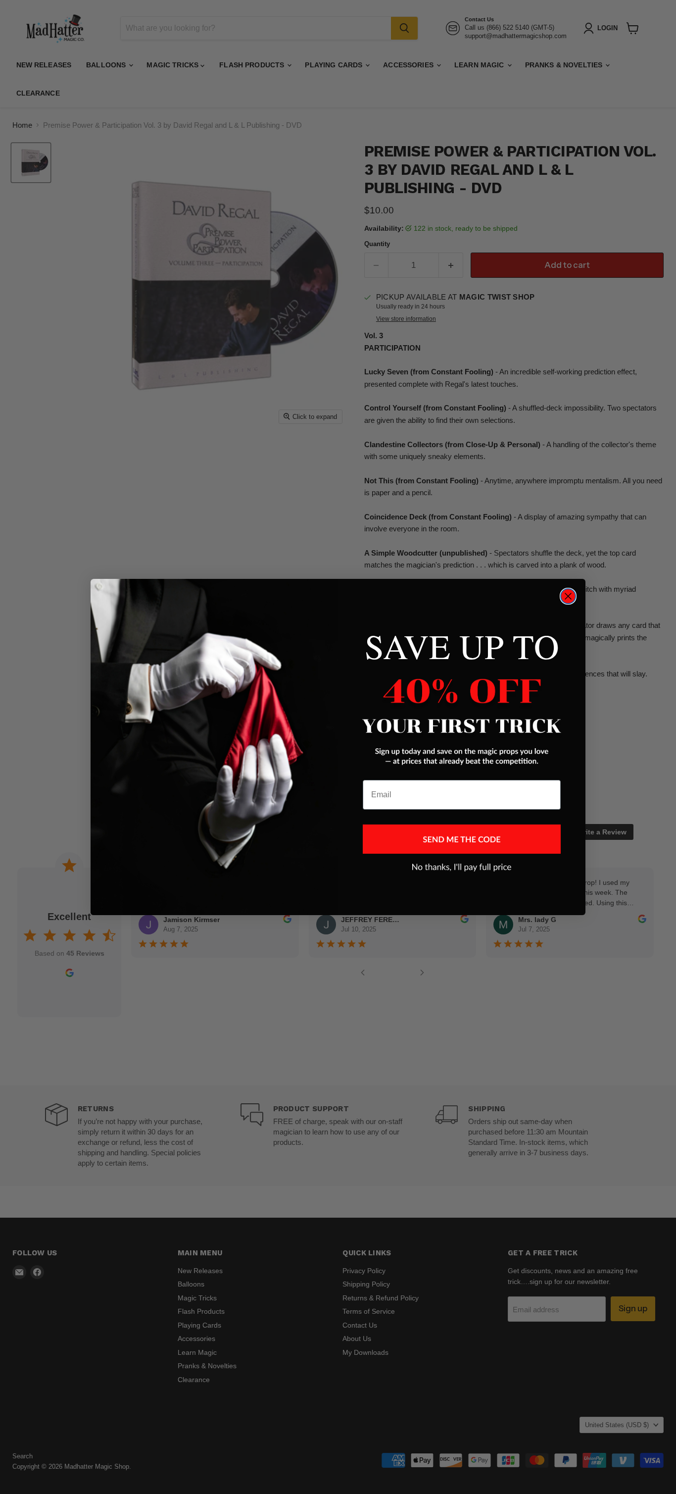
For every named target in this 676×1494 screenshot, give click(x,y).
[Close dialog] (568, 596)
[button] (462, 839)
